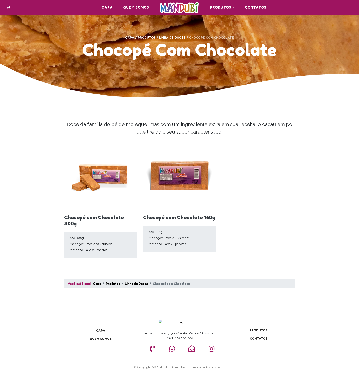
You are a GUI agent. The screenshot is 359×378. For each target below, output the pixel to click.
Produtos (220, 7)
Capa (107, 7)
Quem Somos (136, 7)
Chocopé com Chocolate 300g (94, 221)
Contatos (255, 7)
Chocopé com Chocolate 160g (179, 218)
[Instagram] (8, 7)
